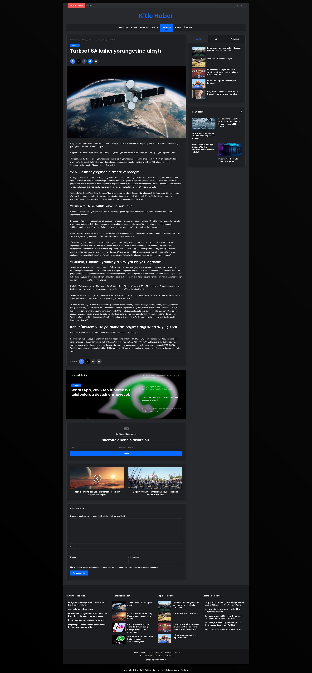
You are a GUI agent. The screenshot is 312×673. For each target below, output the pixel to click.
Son (216, 39)
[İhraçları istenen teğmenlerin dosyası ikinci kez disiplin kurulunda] (198, 51)
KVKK (163, 670)
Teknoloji (166, 27)
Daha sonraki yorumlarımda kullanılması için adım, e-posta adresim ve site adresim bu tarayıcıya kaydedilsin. (115, 567)
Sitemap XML (134, 652)
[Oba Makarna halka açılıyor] (198, 62)
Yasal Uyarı (185, 670)
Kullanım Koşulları (172, 670)
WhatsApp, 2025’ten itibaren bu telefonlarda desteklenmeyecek (140, 639)
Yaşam (178, 27)
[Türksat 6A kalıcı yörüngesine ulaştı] (119, 606)
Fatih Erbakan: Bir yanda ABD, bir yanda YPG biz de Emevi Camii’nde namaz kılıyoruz (222, 72)
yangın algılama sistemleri (156, 660)
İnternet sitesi (133, 557)
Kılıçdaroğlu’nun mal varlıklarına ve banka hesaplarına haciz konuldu (223, 92)
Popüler (198, 39)
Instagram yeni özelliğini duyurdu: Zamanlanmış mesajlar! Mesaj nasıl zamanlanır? (138, 628)
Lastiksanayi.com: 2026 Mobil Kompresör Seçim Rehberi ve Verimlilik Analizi (114, 5)
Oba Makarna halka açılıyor (219, 59)
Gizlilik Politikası (145, 670)
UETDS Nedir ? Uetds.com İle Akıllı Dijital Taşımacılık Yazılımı (203, 136)
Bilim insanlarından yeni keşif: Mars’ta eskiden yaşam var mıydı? (140, 616)
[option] (126, 394)
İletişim (188, 27)
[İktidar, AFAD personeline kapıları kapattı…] (198, 83)
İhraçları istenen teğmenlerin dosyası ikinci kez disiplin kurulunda (224, 49)
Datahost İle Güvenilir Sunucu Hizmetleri (228, 160)
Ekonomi (144, 27)
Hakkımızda (127, 670)
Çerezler (156, 670)
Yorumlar (235, 39)
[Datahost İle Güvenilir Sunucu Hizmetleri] (230, 149)
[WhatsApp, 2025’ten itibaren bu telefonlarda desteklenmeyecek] (119, 639)
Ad (72, 547)
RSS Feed (144, 652)
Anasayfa (123, 27)
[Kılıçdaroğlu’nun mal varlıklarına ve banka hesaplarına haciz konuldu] (198, 94)
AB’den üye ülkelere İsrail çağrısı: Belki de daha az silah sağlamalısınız (101, 392)
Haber (134, 27)
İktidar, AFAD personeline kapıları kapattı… (184, 636)
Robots (152, 652)
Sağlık (155, 27)
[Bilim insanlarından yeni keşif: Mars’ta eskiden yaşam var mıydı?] (119, 616)
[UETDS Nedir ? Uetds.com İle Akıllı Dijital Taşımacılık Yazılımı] (203, 124)
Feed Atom (169, 652)
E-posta (74, 557)
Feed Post (178, 652)
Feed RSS (160, 652)
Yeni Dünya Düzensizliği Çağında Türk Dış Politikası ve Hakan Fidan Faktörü (203, 148)
